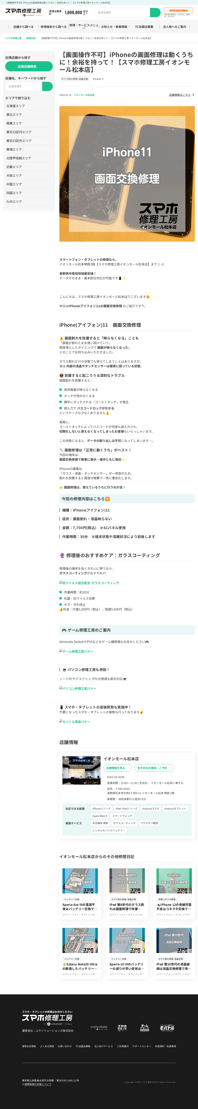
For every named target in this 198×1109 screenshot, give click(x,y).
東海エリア (14, 149)
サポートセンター (141, 1046)
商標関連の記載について (38, 1084)
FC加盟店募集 (144, 26)
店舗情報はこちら (180, 95)
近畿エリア (14, 166)
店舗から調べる (23, 26)
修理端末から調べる (54, 26)
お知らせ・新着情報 (114, 26)
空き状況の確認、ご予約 (152, 768)
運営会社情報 (29, 1046)
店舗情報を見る (116, 768)
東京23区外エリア (19, 140)
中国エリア (14, 184)
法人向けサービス (103, 1046)
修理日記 (31, 38)
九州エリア (14, 201)
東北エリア (14, 114)
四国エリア (14, 192)
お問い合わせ (65, 1046)
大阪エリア (14, 175)
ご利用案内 (123, 1046)
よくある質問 (47, 1046)
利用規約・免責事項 (165, 1046)
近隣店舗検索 (27, 66)
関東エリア (14, 123)
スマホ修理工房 (13, 38)
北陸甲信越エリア (18, 158)
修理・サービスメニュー (83, 26)
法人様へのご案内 (174, 26)
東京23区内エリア (19, 132)
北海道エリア (15, 105)
